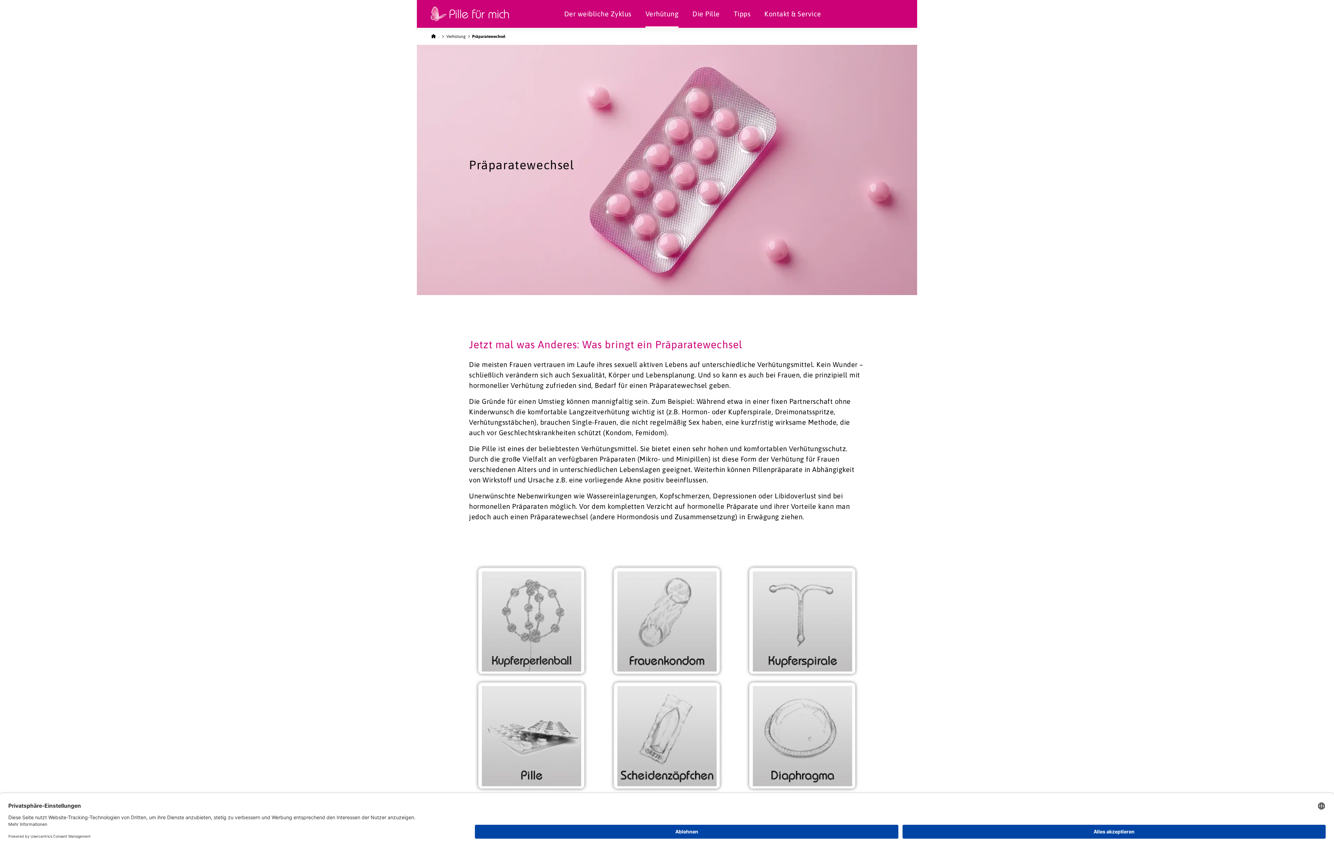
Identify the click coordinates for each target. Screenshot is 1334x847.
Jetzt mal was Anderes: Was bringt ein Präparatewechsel (605, 344)
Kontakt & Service (792, 14)
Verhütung (662, 14)
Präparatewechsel (488, 36)
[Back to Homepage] (470, 14)
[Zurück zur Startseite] (435, 35)
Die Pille (706, 14)
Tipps (742, 14)
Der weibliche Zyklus (598, 14)
